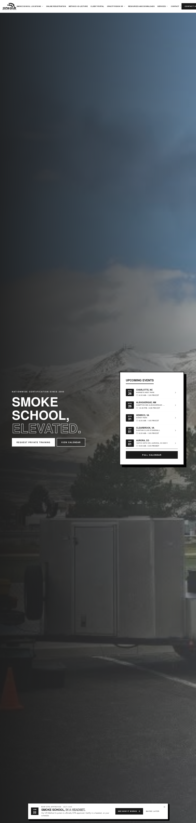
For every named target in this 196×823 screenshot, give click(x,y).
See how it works (127, 811)
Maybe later (152, 811)
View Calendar (71, 442)
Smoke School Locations (29, 6)
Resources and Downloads (141, 6)
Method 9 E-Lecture (78, 6)
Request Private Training (33, 442)
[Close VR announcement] (164, 807)
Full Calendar (151, 455)
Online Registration (56, 6)
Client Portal (97, 6)
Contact (175, 6)
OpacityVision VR (115, 6)
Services (161, 6)
